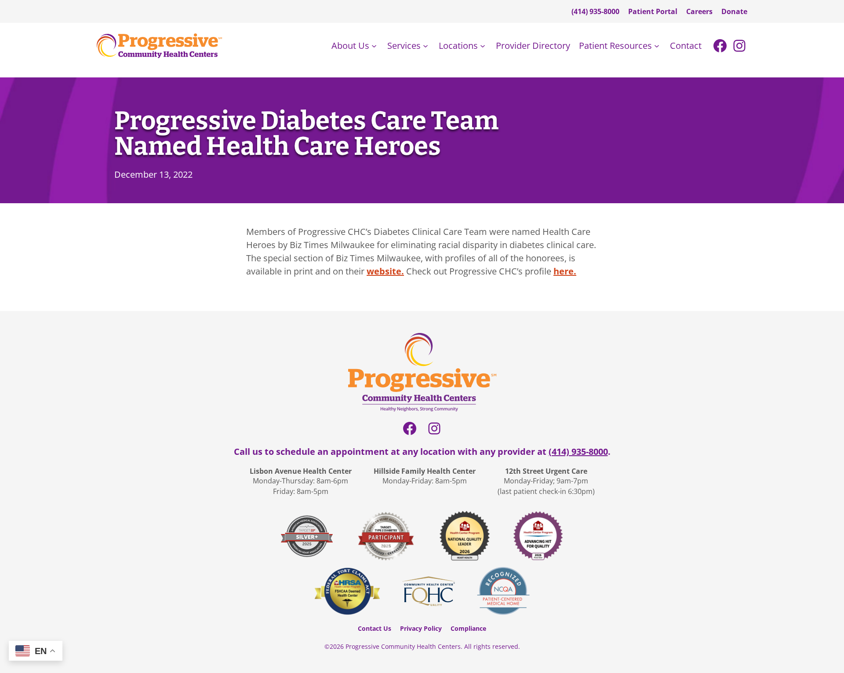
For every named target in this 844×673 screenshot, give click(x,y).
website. (385, 271)
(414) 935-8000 (578, 451)
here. (564, 271)
